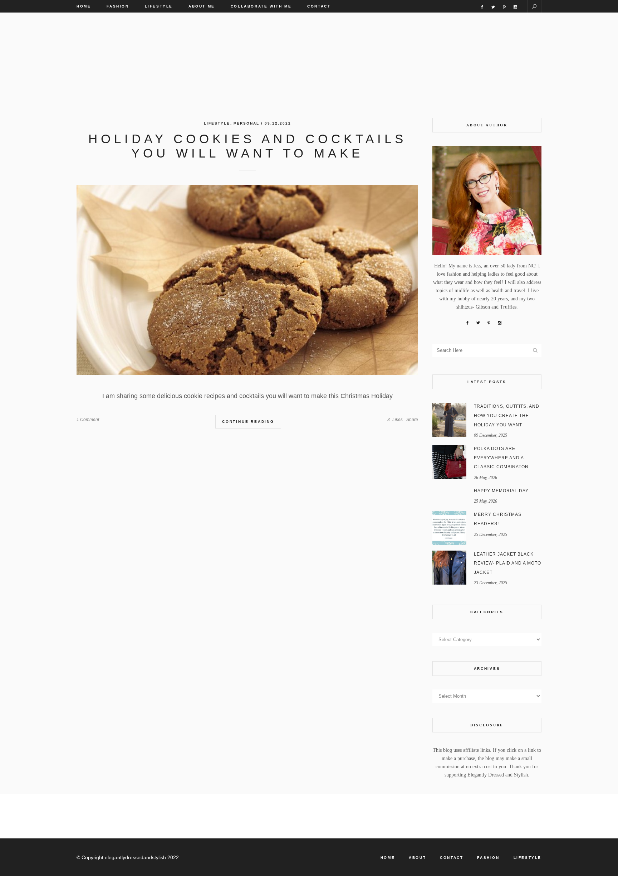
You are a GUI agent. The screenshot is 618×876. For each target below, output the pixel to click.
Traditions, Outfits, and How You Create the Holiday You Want (506, 415)
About (417, 858)
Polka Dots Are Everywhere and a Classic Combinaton (501, 457)
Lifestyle (217, 123)
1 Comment (88, 419)
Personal (246, 123)
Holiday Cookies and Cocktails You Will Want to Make (247, 146)
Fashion (488, 858)
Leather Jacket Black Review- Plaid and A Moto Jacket (507, 563)
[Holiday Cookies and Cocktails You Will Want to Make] (247, 280)
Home (388, 858)
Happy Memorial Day (501, 490)
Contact (451, 858)
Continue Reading (248, 422)
